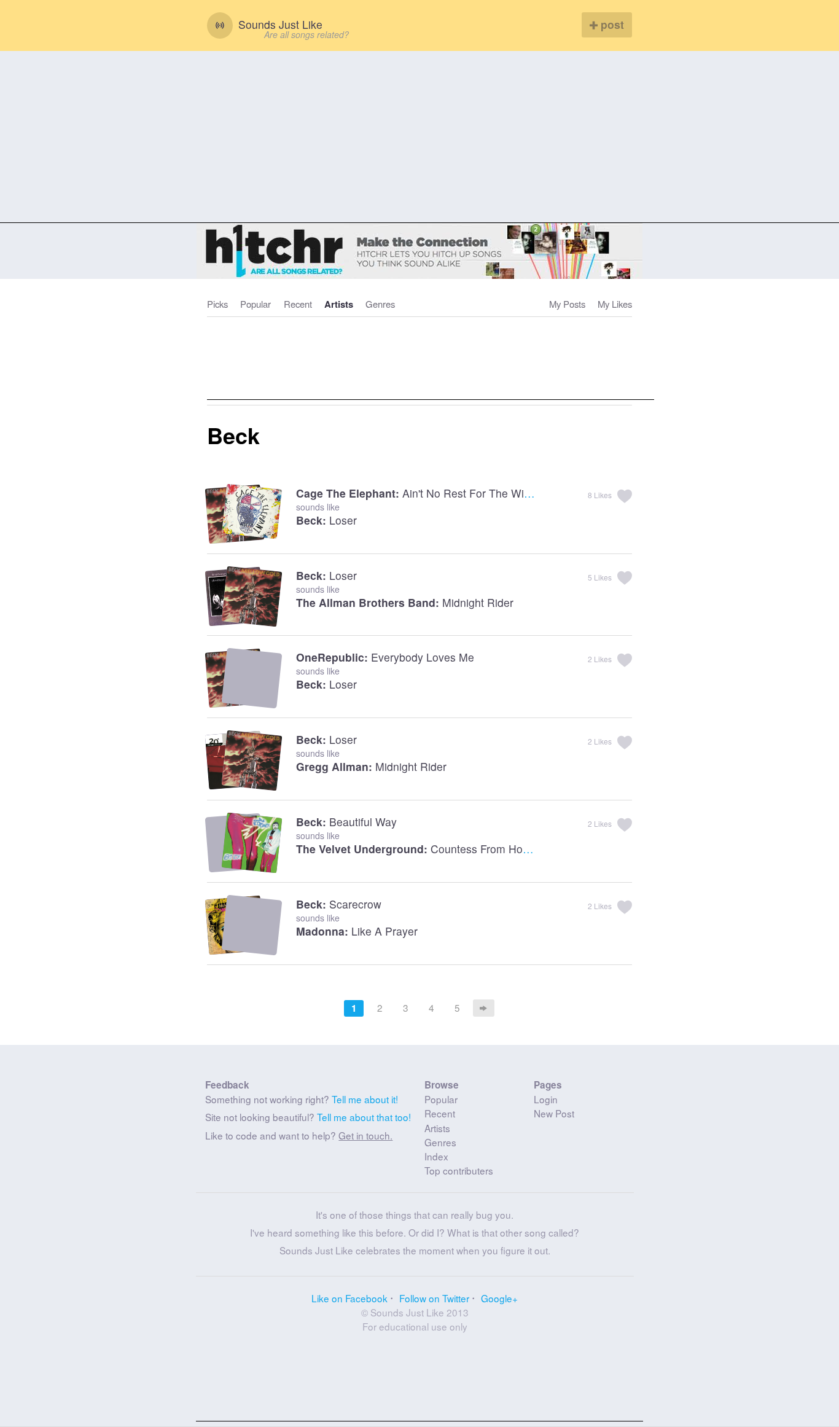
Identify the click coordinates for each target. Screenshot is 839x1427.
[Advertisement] (419, 137)
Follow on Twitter (434, 1298)
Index (436, 1156)
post (611, 24)
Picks (217, 303)
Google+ (499, 1298)
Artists (338, 304)
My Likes (615, 303)
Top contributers (458, 1170)
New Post (554, 1113)
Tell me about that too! (364, 1117)
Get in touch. (365, 1135)
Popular (255, 303)
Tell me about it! (365, 1099)
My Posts (567, 303)
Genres (380, 303)
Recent (298, 303)
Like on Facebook (349, 1298)
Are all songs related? (306, 34)
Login (546, 1099)
